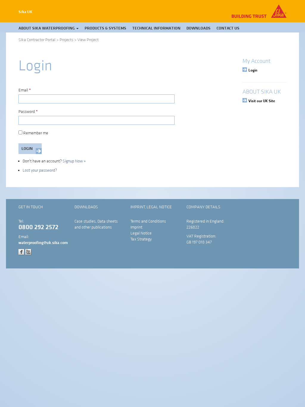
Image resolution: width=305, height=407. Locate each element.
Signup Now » (74, 161)
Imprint (136, 227)
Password (28, 111)
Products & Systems (105, 28)
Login (252, 70)
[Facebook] (21, 251)
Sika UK (25, 12)
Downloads (198, 28)
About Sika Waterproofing (47, 28)
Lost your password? (40, 170)
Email (24, 90)
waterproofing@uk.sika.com (43, 243)
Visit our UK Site (261, 101)
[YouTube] (28, 251)
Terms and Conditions (148, 221)
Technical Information (156, 28)
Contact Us (228, 28)
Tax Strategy (141, 239)
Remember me (35, 133)
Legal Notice (141, 233)
